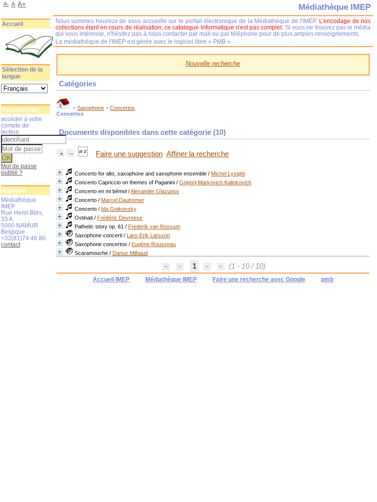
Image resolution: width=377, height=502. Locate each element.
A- (6, 4)
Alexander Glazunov (155, 191)
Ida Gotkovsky (118, 209)
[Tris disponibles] (84, 154)
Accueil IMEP (111, 279)
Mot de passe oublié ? (19, 169)
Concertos (122, 108)
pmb (327, 279)
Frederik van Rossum (154, 226)
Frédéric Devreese (119, 218)
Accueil (12, 24)
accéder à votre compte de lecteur (21, 125)
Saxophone (90, 108)
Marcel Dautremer (122, 200)
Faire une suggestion (129, 154)
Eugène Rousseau (154, 244)
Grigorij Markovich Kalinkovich (215, 182)
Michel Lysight (228, 173)
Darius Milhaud (130, 253)
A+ (22, 4)
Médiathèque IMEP (171, 279)
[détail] (59, 172)
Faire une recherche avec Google (259, 279)
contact (10, 244)
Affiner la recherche (197, 154)
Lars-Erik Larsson (148, 235)
